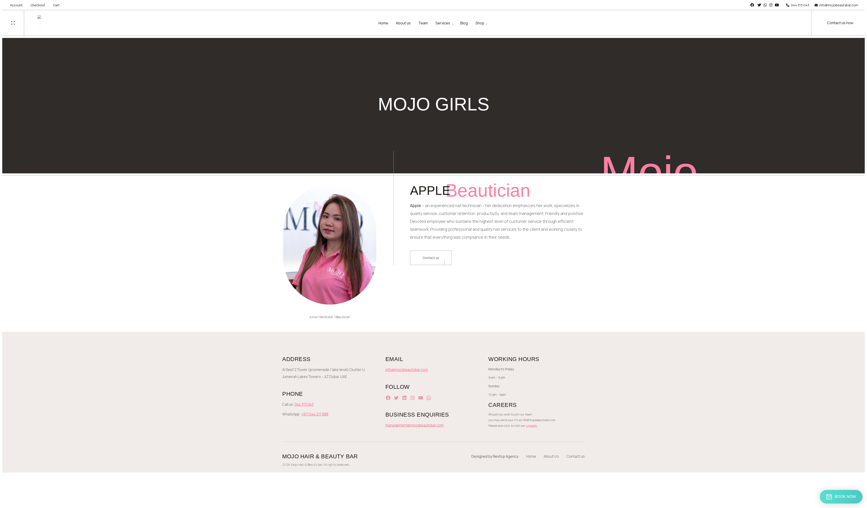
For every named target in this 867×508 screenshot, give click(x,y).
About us (403, 23)
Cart (56, 5)
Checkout (37, 5)
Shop (479, 23)
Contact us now (840, 22)
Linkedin (532, 426)
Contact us (430, 258)
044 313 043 (800, 5)
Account (16, 5)
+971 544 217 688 (314, 414)
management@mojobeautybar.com (414, 425)
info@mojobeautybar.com (838, 5)
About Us (551, 456)
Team (423, 23)
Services (443, 23)
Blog (464, 23)
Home (383, 23)
